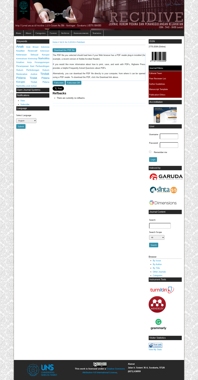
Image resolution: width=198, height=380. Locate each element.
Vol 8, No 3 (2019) (67, 42)
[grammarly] (158, 333)
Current (53, 33)
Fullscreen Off (73, 83)
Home (18, 33)
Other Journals (159, 272)
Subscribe (24, 104)
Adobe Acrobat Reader (89, 59)
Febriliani (81, 42)
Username (153, 134)
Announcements (80, 33)
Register (177, 4)
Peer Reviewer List (157, 78)
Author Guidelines (157, 84)
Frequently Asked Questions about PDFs (87, 68)
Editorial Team (155, 73)
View (22, 100)
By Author (157, 264)
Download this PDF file (64, 50)
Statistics (97, 33)
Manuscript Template (158, 89)
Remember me (160, 152)
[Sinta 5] (163, 195)
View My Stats (155, 349)
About (28, 33)
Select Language (23, 115)
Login (168, 4)
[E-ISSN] (158, 62)
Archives (65, 33)
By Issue (157, 260)
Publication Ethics (157, 95)
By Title (156, 268)
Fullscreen (58, 83)
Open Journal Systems (28, 90)
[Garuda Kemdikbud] (166, 181)
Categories (41, 33)
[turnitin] (161, 294)
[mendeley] (157, 312)
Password (153, 143)
